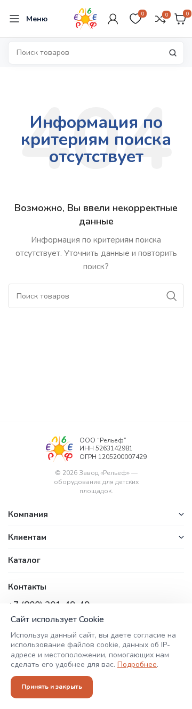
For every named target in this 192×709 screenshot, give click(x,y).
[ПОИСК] (173, 53)
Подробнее (137, 664)
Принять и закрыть (51, 686)
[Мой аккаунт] (113, 18)
